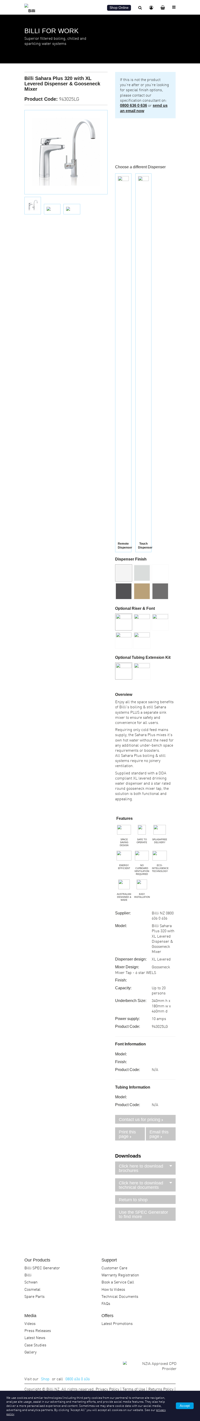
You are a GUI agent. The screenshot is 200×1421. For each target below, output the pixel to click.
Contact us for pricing (139, 1119)
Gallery (30, 1352)
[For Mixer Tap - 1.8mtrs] (142, 671)
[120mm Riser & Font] (123, 640)
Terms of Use (133, 1389)
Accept (185, 1406)
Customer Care (114, 1268)
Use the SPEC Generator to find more (143, 1214)
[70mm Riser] (160, 622)
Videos (30, 1323)
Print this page (127, 1134)
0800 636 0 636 (133, 105)
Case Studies (35, 1345)
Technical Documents (119, 1296)
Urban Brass (142, 591)
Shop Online (119, 8)
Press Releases (37, 1330)
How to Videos (113, 1289)
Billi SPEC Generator (42, 1268)
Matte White (160, 573)
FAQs (105, 1303)
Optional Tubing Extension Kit (142, 657)
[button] (141, 572)
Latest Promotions (117, 1323)
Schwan (31, 1282)
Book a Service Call (117, 1282)
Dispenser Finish (131, 559)
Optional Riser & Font (135, 608)
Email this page (159, 1134)
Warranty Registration (120, 1275)
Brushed (142, 573)
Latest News (34, 1337)
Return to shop (133, 1199)
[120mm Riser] (142, 640)
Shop (45, 1378)
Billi (27, 1275)
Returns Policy (160, 1389)
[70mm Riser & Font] (142, 622)
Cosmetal (32, 1289)
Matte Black (123, 591)
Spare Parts (34, 1296)
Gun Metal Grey (160, 591)
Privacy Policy (107, 1389)
